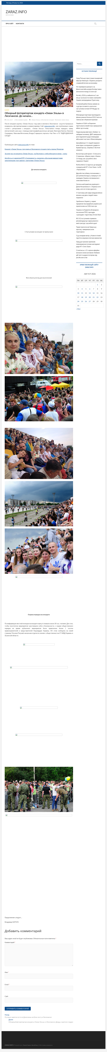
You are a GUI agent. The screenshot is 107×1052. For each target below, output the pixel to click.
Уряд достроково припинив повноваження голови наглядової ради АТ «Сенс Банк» (88, 244)
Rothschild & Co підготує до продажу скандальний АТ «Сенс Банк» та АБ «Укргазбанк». (89, 167)
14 (94, 293)
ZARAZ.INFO (16, 11)
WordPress (35, 1045)
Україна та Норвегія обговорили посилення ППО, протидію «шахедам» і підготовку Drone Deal (88, 212)
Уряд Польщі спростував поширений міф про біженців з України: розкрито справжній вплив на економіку (89, 80)
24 (78, 301)
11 (82, 293)
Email (7, 984)
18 (82, 297)
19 (86, 297)
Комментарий (10, 942)
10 (78, 293)
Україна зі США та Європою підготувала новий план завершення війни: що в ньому (89, 125)
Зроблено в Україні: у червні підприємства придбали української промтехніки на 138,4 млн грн (89, 203)
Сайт (6, 996)
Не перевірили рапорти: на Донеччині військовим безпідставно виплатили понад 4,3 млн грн (88, 89)
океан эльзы (65, 120)
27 (90, 301)
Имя (7, 972)
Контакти (20, 23)
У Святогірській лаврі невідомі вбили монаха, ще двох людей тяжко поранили (89, 195)
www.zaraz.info (49, 126)
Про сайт (9, 23)
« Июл (78, 309)
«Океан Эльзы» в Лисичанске (40, 120)
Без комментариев (21, 120)
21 (94, 297)
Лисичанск (58, 120)
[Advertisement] (53, 41)
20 (90, 297)
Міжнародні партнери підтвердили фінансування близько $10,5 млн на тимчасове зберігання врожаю (89, 117)
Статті (7, 109)
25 (82, 301)
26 (86, 301)
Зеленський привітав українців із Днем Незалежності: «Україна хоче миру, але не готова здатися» (88, 186)
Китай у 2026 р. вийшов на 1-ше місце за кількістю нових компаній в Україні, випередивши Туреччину (88, 97)
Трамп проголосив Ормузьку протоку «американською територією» (86, 229)
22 (97, 297)
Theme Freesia (27, 1045)
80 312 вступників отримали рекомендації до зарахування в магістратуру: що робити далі (87, 220)
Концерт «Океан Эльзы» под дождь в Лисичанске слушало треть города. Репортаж (34, 149)
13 (90, 293)
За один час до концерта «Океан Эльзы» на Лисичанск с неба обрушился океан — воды (36, 154)
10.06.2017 (9, 120)
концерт (51, 120)
